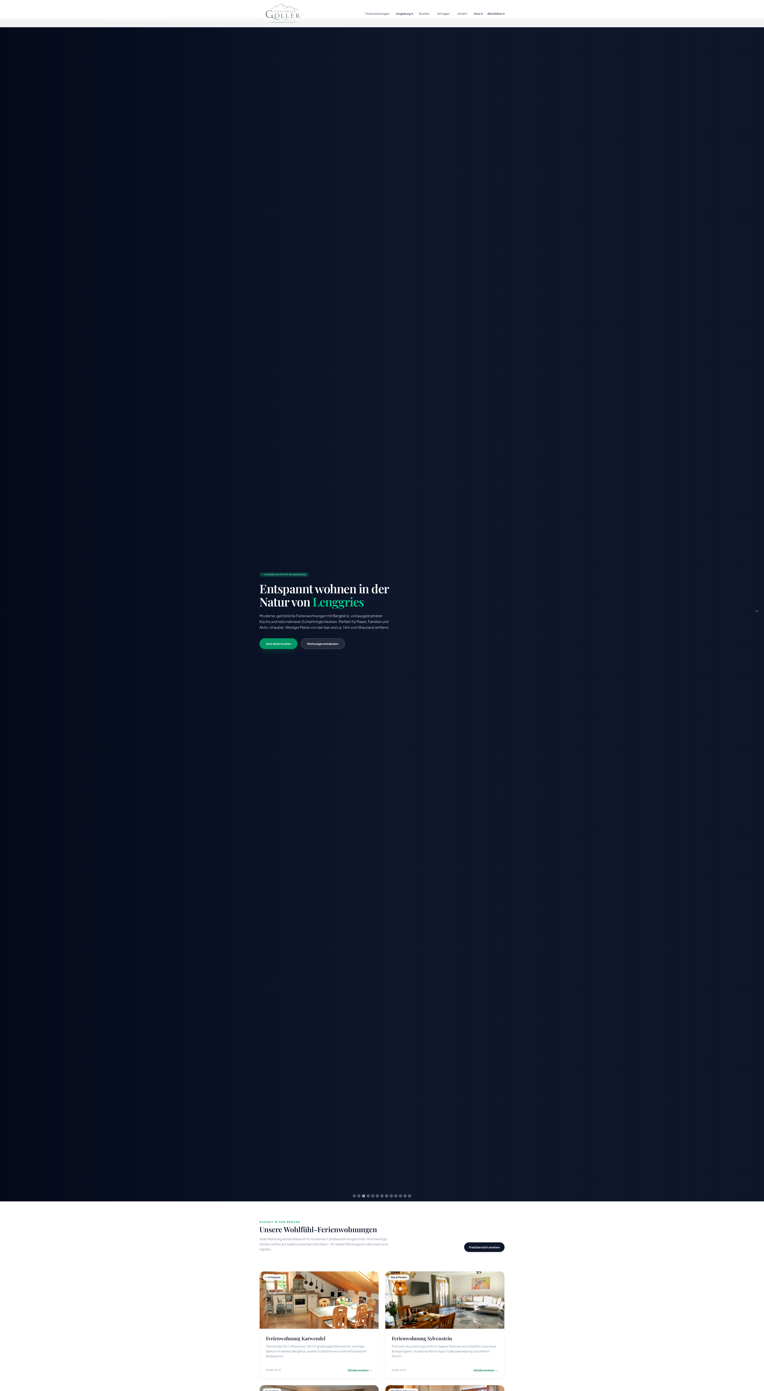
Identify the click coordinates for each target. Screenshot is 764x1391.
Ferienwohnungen (377, 13)
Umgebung (404, 13)
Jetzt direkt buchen (278, 643)
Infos (478, 13)
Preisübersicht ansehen (484, 1247)
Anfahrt (462, 13)
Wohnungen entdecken (322, 643)
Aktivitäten (496, 13)
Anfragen (443, 13)
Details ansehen (360, 1370)
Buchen (424, 13)
